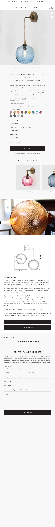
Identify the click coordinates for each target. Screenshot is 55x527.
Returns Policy (41, 315)
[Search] (49, 7)
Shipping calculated (27, 80)
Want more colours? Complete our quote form (27, 153)
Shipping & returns (23, 106)
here (23, 98)
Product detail (13, 106)
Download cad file (27, 327)
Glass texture (13, 121)
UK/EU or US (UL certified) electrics (19, 128)
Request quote (27, 412)
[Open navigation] (3, 7)
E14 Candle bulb (37, 93)
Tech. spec (31, 106)
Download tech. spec (27, 322)
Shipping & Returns (10, 277)
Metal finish (13, 134)
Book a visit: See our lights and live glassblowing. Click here (27, 1)
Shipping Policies (37, 309)
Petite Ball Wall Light (28, 192)
